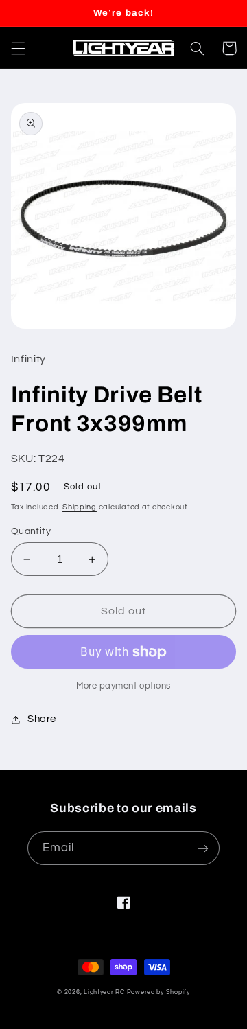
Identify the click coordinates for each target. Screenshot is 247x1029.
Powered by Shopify (158, 992)
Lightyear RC (104, 992)
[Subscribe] (203, 848)
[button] (18, 48)
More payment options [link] (123, 686)
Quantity (31, 531)
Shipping (79, 507)
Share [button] (41, 719)
